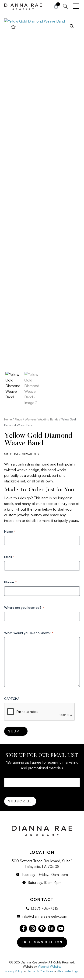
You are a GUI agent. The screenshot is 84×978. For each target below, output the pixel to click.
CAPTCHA (11, 699)
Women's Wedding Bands (41, 419)
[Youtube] (60, 928)
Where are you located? (24, 607)
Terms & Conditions (40, 971)
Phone (10, 582)
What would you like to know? (28, 633)
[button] (72, 26)
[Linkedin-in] (51, 928)
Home (8, 419)
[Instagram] (32, 928)
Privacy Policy (14, 971)
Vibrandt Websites (49, 966)
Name (9, 531)
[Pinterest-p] (42, 928)
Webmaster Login (68, 971)
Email (9, 557)
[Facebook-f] (23, 928)
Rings (18, 419)
